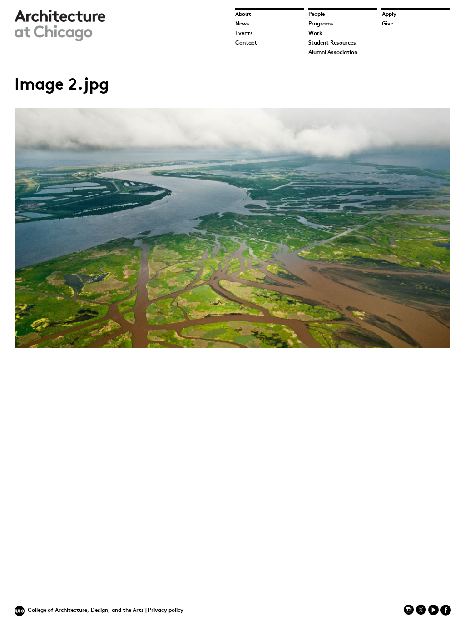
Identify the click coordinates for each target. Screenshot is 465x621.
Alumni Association (332, 52)
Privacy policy (165, 610)
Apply (389, 14)
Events (244, 33)
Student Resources (332, 43)
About (243, 14)
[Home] (60, 39)
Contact (246, 43)
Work (315, 33)
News (242, 24)
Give (387, 24)
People (316, 14)
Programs (320, 24)
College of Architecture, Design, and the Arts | (88, 610)
